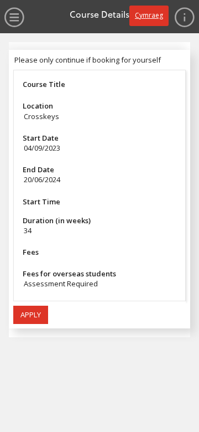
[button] (30, 315)
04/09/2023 (42, 148)
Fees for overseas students (69, 274)
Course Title (44, 84)
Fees (31, 252)
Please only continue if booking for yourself (87, 60)
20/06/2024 (42, 179)
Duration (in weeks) (57, 220)
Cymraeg (149, 15)
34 (28, 230)
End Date (38, 169)
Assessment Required (61, 284)
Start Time (41, 202)
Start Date (41, 138)
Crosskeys (41, 116)
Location (38, 106)
